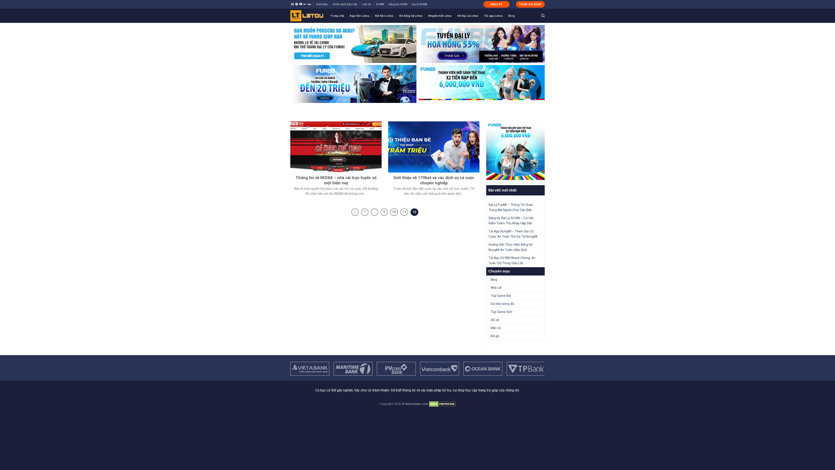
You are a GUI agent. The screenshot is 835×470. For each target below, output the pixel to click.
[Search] (543, 16)
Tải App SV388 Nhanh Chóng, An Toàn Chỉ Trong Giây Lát (512, 260)
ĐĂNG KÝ (496, 4)
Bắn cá (496, 328)
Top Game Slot (501, 312)
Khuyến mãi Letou (440, 15)
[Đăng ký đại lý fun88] (353, 44)
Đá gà (495, 336)
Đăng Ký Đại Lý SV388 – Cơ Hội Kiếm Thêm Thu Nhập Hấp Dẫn (511, 220)
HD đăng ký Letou (411, 15)
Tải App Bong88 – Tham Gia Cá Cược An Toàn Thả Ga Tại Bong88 (513, 233)
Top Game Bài (501, 296)
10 (394, 212)
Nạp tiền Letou (359, 15)
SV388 (380, 4)
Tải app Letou (493, 15)
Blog (511, 15)
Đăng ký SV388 (398, 4)
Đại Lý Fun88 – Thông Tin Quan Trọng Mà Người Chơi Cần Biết (511, 207)
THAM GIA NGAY (530, 4)
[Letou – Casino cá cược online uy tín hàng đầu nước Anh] (307, 15)
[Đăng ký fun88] (515, 150)
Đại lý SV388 (419, 4)
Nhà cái (496, 288)
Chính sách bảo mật (344, 4)
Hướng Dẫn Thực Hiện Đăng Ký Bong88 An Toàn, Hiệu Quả (511, 247)
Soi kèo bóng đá (502, 304)
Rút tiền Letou (384, 15)
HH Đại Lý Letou (467, 15)
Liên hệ (366, 4)
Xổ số (495, 320)
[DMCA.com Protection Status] (442, 404)
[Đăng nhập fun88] (482, 84)
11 (404, 212)
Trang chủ (337, 15)
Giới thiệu (322, 4)
